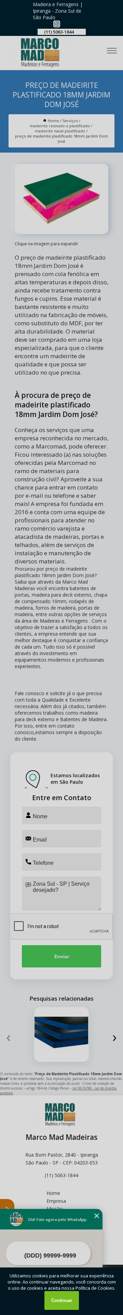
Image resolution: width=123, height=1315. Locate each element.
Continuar (61, 1300)
